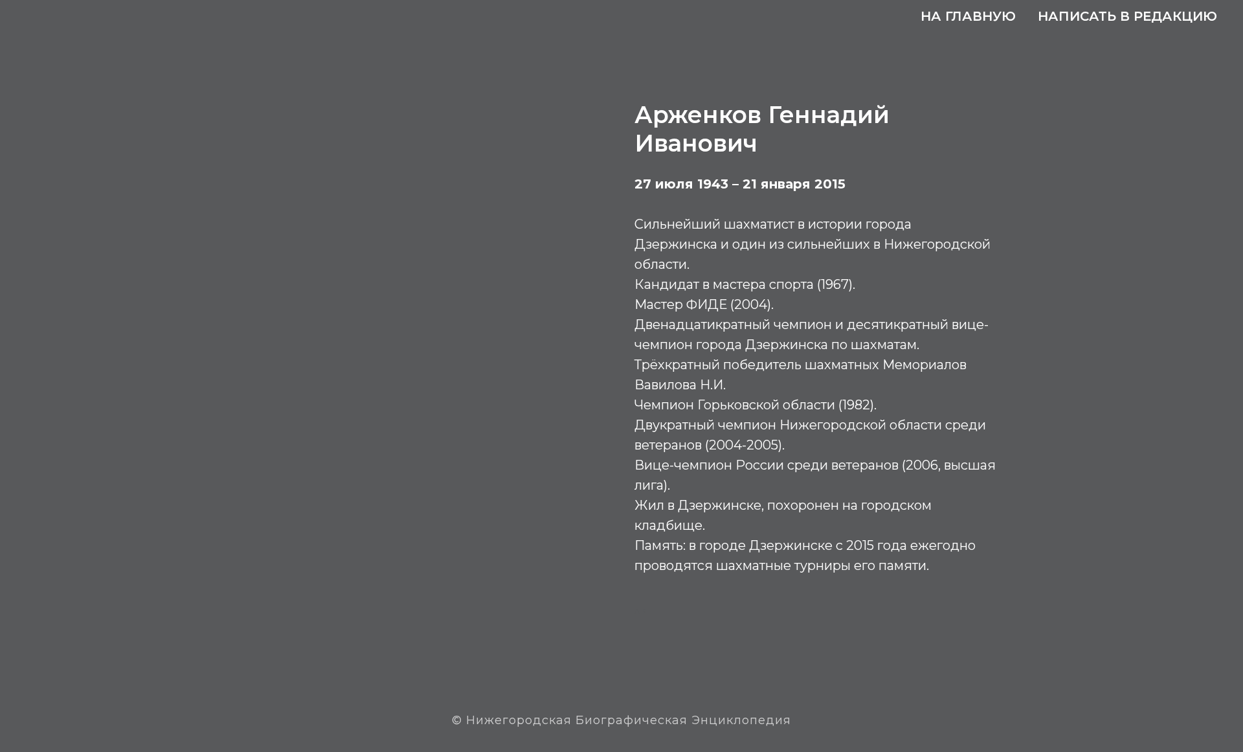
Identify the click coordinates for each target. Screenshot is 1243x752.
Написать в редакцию (1127, 16)
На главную (968, 16)
